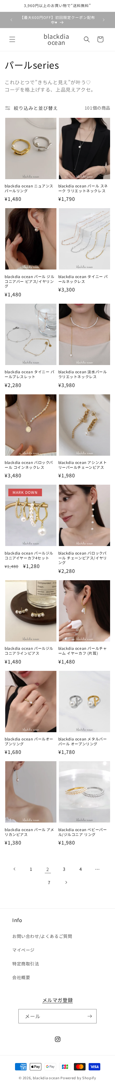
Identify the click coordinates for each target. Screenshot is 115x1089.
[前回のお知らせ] (11, 20)
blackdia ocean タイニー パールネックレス (83, 279)
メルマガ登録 (57, 1000)
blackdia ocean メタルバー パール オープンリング (82, 741)
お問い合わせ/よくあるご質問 (42, 936)
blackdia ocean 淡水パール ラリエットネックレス (82, 374)
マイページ (23, 950)
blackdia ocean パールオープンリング (29, 741)
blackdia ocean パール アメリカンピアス (29, 832)
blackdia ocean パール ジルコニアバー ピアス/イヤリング (30, 281)
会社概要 (21, 977)
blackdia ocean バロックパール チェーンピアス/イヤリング (82, 558)
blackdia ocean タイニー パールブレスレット (30, 374)
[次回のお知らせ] (103, 20)
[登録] (89, 1016)
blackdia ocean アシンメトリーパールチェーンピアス (82, 464)
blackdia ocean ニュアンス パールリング (29, 188)
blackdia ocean (46, 1077)
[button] (12, 39)
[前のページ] (14, 869)
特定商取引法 (25, 964)
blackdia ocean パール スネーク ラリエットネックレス (83, 188)
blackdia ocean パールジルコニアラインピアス (29, 650)
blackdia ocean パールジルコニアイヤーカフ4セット (29, 555)
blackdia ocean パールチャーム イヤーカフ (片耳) (82, 650)
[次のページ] (66, 882)
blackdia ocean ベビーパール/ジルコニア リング (82, 832)
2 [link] (47, 869)
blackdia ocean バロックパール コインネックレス (29, 464)
